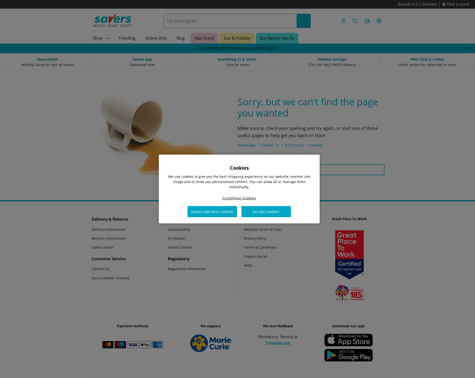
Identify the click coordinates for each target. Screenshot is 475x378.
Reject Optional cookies (212, 211)
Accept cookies (266, 211)
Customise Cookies (239, 198)
